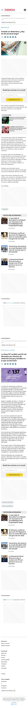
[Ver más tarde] (2, 37)
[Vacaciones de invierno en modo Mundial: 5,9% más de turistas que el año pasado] (4, 248)
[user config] (25, 10)
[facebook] (8, 37)
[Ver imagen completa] (25, 43)
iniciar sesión (10, 303)
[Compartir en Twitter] (10, 37)
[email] (13, 37)
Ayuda (22, 701)
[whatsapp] (5, 37)
